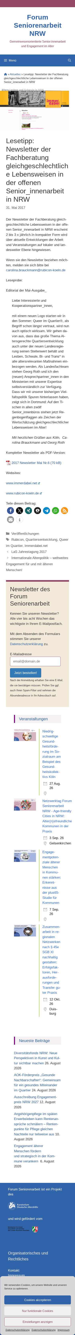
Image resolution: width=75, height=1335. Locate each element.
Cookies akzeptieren (37, 1300)
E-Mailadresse (21, 654)
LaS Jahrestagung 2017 (29, 552)
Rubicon (17, 540)
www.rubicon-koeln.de (22, 493)
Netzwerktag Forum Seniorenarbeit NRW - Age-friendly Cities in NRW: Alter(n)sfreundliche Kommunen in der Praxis (57, 816)
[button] (10, 510)
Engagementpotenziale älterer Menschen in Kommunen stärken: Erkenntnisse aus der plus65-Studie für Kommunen (51, 877)
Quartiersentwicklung (41, 540)
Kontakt (13, 1270)
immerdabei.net (36, 546)
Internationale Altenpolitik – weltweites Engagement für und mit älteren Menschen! (37, 564)
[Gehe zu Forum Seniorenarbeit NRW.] (5, 74)
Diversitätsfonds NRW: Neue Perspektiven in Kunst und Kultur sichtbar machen (37, 1058)
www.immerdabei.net (21, 483)
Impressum (64, 1330)
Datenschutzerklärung (18, 1330)
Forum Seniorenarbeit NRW (37, 25)
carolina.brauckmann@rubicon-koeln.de (35, 270)
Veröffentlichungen (25, 534)
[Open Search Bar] (69, 60)
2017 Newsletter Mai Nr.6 (30, 463)
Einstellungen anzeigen (38, 1321)
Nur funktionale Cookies (37, 1311)
